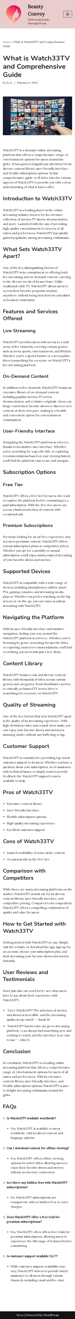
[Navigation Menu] (67, 14)
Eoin (9, 82)
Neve (20, 1315)
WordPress (51, 1315)
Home (7, 42)
